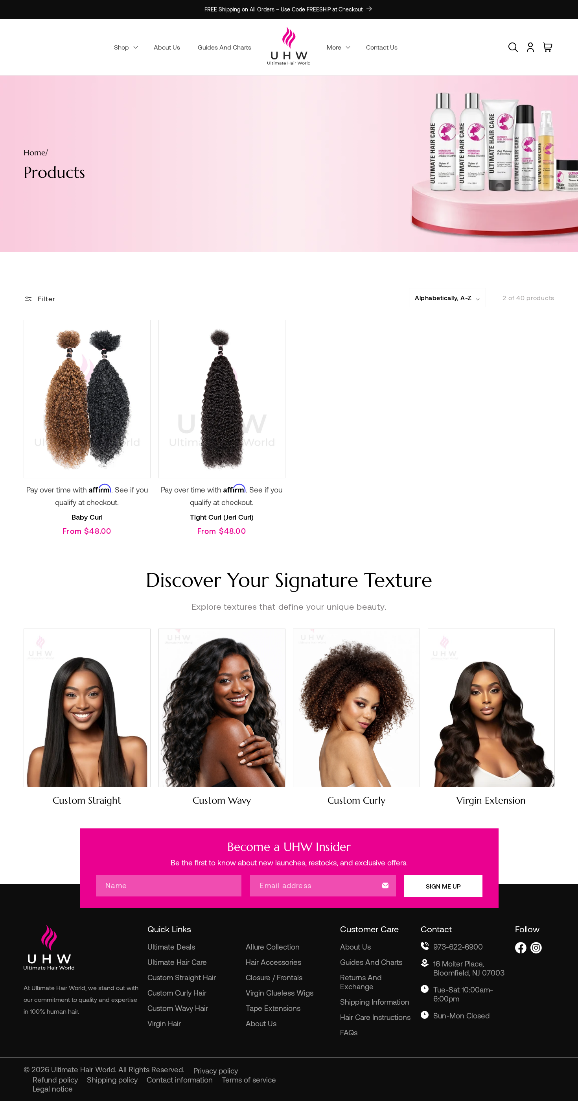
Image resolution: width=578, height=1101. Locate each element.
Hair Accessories (273, 961)
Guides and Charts (371, 961)
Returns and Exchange (360, 982)
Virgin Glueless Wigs (279, 992)
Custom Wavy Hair (177, 1007)
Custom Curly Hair (176, 992)
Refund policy (55, 1079)
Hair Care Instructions (375, 1017)
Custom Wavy (222, 800)
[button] (125, 47)
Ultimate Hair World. (84, 1069)
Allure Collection (273, 946)
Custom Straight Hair (181, 977)
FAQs (348, 1032)
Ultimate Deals (171, 946)
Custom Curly (356, 800)
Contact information (180, 1079)
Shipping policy (112, 1079)
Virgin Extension (491, 800)
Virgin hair (164, 1023)
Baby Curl (87, 517)
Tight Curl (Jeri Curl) (222, 517)
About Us (261, 1023)
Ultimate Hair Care (177, 961)
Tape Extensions (273, 1007)
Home (35, 153)
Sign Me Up (443, 885)
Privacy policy (215, 1070)
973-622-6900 (458, 946)
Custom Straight (87, 800)
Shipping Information (374, 1001)
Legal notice (53, 1088)
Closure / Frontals (274, 977)
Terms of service (249, 1079)
